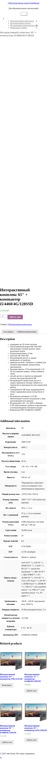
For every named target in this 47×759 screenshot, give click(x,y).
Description (8, 332)
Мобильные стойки (18, 28)
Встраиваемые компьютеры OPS (24, 25)
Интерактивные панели (20, 23)
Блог (40, 28)
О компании (42, 22)
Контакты (42, 25)
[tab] (8, 332)
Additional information (26, 332)
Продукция (10, 19)
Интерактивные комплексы (22, 21)
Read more (6, 685)
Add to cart (15, 317)
